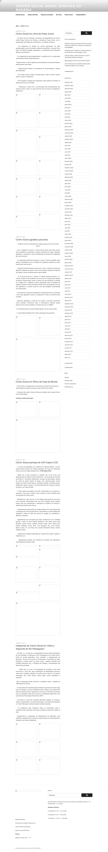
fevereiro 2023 (68, 161)
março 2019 (68, 294)
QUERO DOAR (69, 15)
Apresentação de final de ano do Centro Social (77, 60)
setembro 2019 (69, 275)
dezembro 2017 (69, 341)
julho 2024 (67, 107)
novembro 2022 (69, 171)
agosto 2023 (68, 142)
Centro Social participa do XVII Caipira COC (37, 462)
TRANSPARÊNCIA (81, 15)
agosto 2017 (68, 354)
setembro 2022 (69, 177)
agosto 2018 (68, 316)
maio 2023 (67, 152)
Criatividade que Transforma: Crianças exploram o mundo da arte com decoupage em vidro (78, 51)
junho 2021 (68, 224)
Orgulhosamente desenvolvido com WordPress (27, 848)
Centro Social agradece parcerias (32, 239)
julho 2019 (67, 281)
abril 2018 (67, 329)
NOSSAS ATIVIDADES (47, 15)
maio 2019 (67, 288)
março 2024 (68, 120)
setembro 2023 (69, 139)
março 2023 (68, 158)
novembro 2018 (69, 307)
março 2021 (68, 234)
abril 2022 (67, 193)
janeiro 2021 (68, 240)
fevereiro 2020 (68, 259)
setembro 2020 (69, 253)
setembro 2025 (69, 88)
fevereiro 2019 (68, 297)
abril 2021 (67, 231)
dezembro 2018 (69, 303)
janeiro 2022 (68, 202)
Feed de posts (68, 380)
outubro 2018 (68, 310)
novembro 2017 (69, 345)
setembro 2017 (69, 351)
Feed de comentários (70, 384)
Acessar (67, 377)
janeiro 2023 (68, 164)
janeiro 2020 (68, 262)
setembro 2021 (69, 215)
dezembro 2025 (69, 85)
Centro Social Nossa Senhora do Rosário (48, 8)
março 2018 (68, 332)
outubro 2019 (68, 272)
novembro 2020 (69, 247)
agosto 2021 (68, 218)
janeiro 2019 (68, 300)
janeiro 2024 (68, 126)
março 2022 (68, 196)
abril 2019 (67, 291)
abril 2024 (67, 117)
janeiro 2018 (68, 338)
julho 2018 (67, 319)
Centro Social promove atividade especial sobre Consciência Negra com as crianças (77, 64)
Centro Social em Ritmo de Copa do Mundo (36, 381)
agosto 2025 (68, 92)
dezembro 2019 (69, 266)
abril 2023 (67, 155)
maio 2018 (67, 326)
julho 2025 (67, 95)
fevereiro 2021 (68, 237)
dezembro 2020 (69, 243)
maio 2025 (67, 101)
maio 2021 (67, 228)
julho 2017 (67, 357)
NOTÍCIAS (59, 15)
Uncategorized (68, 367)
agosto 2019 (68, 278)
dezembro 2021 (69, 205)
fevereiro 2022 (68, 199)
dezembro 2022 (69, 167)
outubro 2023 (68, 136)
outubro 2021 (68, 212)
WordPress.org (69, 387)
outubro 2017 (68, 348)
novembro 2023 (69, 133)
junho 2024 (68, 111)
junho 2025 (68, 98)
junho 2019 (68, 285)
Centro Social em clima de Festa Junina (35, 33)
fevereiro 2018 (68, 335)
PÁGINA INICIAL (20, 15)
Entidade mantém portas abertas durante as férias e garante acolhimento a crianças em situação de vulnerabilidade (78, 45)
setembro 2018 (69, 313)
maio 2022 (67, 190)
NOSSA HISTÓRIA (33, 15)
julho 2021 (67, 221)
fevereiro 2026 (68, 82)
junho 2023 (68, 149)
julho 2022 (67, 183)
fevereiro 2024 (68, 123)
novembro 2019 (69, 269)
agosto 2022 (68, 180)
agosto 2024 (68, 104)
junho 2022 (68, 186)
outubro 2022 (68, 174)
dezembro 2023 (69, 130)
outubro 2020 (68, 250)
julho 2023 (67, 145)
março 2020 (68, 256)
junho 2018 (68, 322)
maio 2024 (67, 114)
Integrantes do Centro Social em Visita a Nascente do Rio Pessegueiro (35, 647)
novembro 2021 (69, 209)
